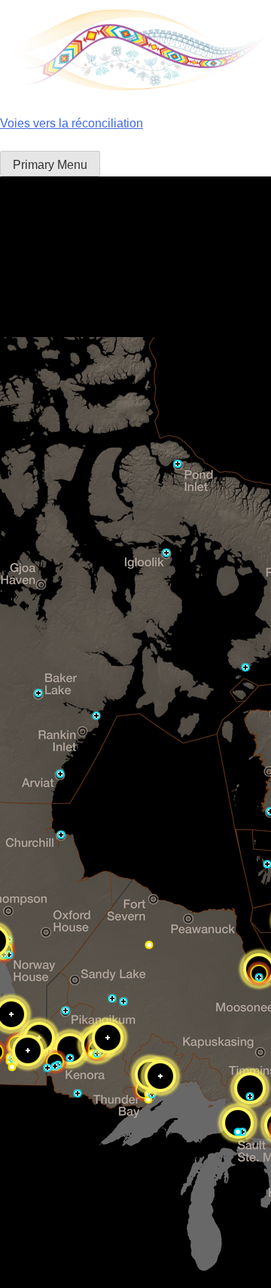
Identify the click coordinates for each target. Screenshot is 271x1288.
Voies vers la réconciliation (71, 123)
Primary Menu (50, 164)
